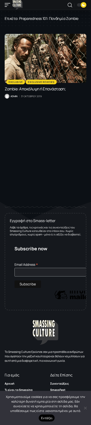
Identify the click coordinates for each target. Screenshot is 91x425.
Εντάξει (46, 418)
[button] (9, 5)
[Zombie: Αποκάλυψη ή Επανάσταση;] (45, 58)
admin (14, 96)
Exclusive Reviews (41, 82)
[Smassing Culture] (18, 5)
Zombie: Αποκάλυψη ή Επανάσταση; (35, 89)
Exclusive (16, 82)
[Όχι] (85, 408)
